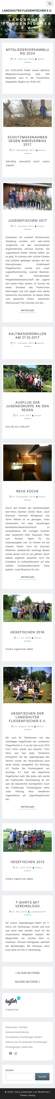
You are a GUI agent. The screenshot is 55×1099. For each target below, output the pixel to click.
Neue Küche (27, 491)
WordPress (43, 1092)
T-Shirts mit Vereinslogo (27, 904)
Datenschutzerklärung (17, 1032)
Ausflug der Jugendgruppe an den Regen (27, 406)
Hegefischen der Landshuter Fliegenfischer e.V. (27, 717)
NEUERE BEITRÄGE (27, 981)
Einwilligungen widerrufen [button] (19, 1046)
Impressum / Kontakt (17, 1027)
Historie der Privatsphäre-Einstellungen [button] (26, 1042)
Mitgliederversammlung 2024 (27, 51)
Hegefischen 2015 (28, 862)
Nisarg (31, 1095)
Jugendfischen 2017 (27, 220)
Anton (41, 59)
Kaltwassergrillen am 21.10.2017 (27, 335)
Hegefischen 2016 (27, 632)
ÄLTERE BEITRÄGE (28, 972)
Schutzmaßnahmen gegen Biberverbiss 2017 (28, 141)
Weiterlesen (28, 310)
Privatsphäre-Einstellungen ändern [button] (24, 1037)
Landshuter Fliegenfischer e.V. (27, 10)
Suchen (10, 1070)
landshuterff (38, 911)
